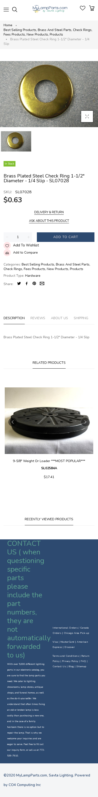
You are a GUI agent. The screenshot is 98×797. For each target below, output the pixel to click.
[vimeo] (34, 284)
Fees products (15, 34)
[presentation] (12, 422)
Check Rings (82, 30)
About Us (59, 318)
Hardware (32, 275)
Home (8, 25)
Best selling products (20, 30)
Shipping (81, 318)
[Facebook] (26, 284)
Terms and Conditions (66, 656)
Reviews (37, 318)
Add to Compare (25, 252)
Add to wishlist (26, 245)
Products (56, 34)
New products (38, 34)
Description (14, 318)
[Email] (42, 284)
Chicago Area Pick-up (76, 633)
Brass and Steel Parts (55, 30)
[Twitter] (19, 284)
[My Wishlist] (82, 9)
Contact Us (59, 666)
